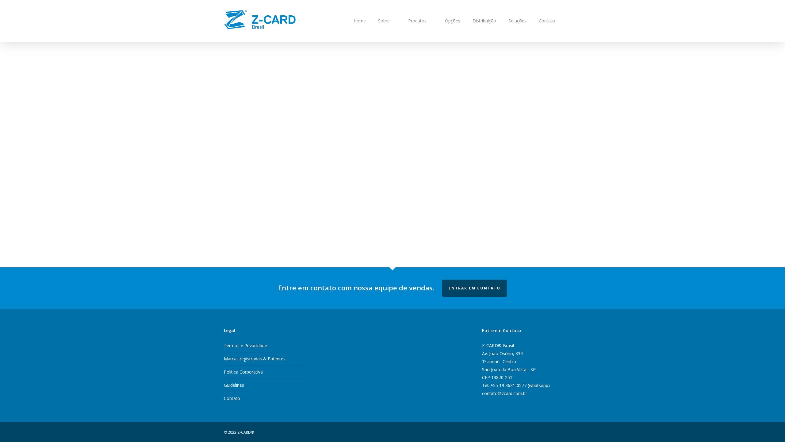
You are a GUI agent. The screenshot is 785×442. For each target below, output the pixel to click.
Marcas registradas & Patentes (254, 359)
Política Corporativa (243, 372)
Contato (547, 21)
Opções (452, 21)
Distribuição (484, 21)
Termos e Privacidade (245, 345)
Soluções (517, 21)
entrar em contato (474, 288)
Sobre (384, 21)
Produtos (417, 21)
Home (360, 21)
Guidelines (234, 385)
